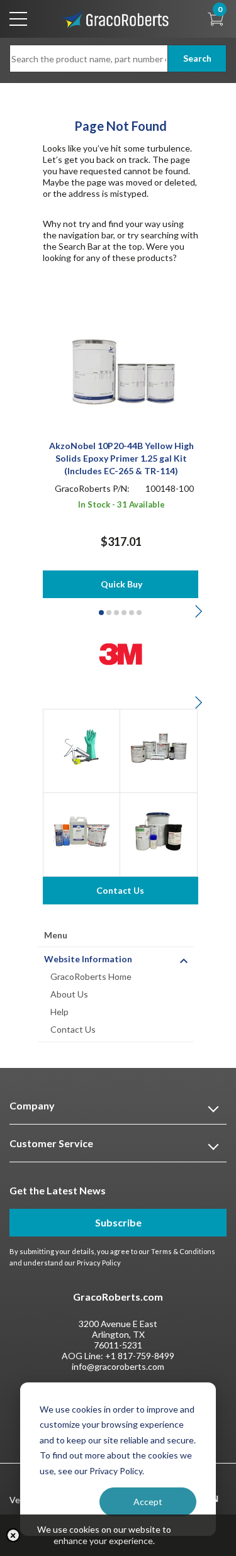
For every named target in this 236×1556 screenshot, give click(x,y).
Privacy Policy (99, 1263)
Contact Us (73, 1029)
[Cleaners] (82, 830)
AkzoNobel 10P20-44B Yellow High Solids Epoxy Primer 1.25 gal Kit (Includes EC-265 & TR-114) (121, 458)
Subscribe (118, 1222)
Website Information (88, 958)
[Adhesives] (158, 746)
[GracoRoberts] (115, 18)
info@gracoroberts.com (118, 1366)
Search (197, 58)
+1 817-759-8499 (139, 1355)
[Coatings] (158, 830)
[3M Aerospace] (120, 652)
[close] (13, 1535)
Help (59, 1011)
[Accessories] (82, 746)
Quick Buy (121, 584)
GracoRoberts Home (91, 976)
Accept (147, 1501)
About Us (69, 994)
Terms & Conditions (183, 1251)
